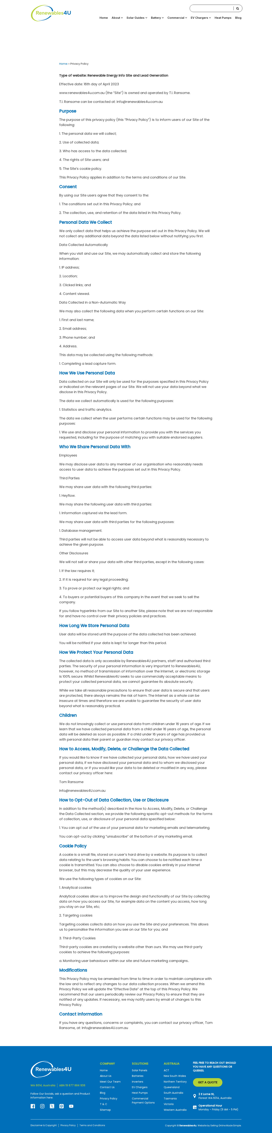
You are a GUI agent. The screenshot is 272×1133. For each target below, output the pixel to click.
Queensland (171, 1087)
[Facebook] (35, 1108)
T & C (103, 1104)
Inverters (137, 1081)
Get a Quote (207, 1082)
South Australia (173, 1093)
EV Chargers (139, 1087)
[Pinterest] (64, 1108)
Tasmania (170, 1098)
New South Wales (175, 1076)
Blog (238, 17)
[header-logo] (51, 13)
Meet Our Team (110, 1081)
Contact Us (107, 1087)
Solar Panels (139, 1070)
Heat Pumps (223, 17)
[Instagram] (45, 1108)
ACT (166, 1070)
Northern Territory (175, 1081)
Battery (156, 17)
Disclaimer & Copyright (44, 1125)
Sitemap (105, 1110)
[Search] (238, 8)
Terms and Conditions (92, 1125)
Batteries (137, 1076)
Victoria (169, 1104)
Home (104, 17)
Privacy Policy (108, 1098)
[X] (54, 1108)
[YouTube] (72, 1108)
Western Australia (175, 1110)
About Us (105, 1076)
